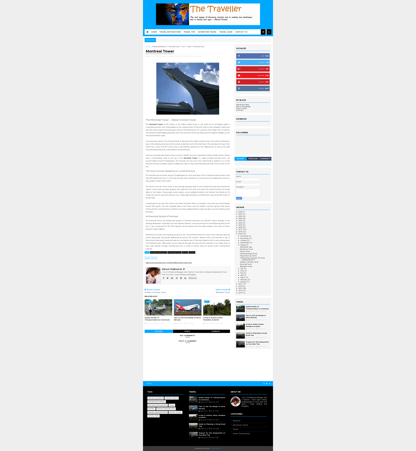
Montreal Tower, (188, 56)
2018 (241, 227)
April (242, 275)
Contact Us (241, 32)
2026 (241, 212)
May (242, 273)
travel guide (175, 412)
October (243, 240)
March (243, 277)
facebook (216, 331)
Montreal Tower (174, 46)
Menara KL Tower (246, 249)
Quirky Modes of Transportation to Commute (157, 319)
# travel (191, 252)
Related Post (151, 296)
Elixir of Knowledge (243, 106)
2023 (241, 216)
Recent (241, 159)
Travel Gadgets (155, 398)
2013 (240, 286)
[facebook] (264, 384)
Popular (253, 159)
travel (189, 46)
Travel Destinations (170, 32)
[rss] (270, 384)
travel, (199, 56)
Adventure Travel (207, 32)
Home (154, 32)
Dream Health (241, 108)
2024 (241, 214)
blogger (158, 331)
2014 (241, 284)
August (243, 245)
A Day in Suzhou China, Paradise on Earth (213, 319)
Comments (265, 159)
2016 (240, 232)
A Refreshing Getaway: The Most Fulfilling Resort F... (252, 259)
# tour (185, 252)
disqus (187, 331)
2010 (241, 293)
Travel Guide (225, 32)
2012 (240, 288)
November (244, 238)
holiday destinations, (175, 56)
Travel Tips (189, 32)
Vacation (237, 421)
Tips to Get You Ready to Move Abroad (187, 319)
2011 (240, 291)
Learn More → (236, 408)
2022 (241, 218)
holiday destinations (159, 46)
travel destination (166, 409)
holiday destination (157, 405)
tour (183, 46)
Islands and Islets (242, 105)
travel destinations (157, 412)
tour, (195, 56)
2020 (241, 223)
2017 (241, 229)
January (243, 282)
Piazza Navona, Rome (248, 256)
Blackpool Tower (246, 266)
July (242, 269)
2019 (241, 225)
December (244, 236)
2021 (240, 221)
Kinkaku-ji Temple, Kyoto (249, 262)
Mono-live (192, 278)
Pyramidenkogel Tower (248, 254)
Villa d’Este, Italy (246, 247)
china (207, 301)
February (244, 280)
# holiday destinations (158, 252)
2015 (240, 234)
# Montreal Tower (174, 252)
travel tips (153, 416)
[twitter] (267, 384)
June (242, 271)
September (244, 243)
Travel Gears (172, 398)
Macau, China (245, 251)
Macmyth (240, 110)
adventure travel (156, 401)
